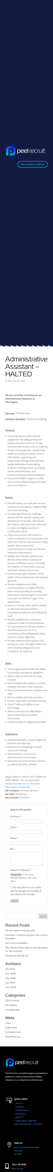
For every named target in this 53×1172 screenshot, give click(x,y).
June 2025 (10, 973)
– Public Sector (19, 1114)
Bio (12, 849)
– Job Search (19, 1107)
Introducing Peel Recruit (16, 955)
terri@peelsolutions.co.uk (17, 783)
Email (13, 827)
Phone (14, 838)
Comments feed (13, 1032)
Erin (9, 381)
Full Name (15, 816)
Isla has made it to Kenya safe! (20, 930)
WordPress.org (12, 1036)
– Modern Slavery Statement (30, 1121)
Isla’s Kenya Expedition (16, 943)
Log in (8, 1023)
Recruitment (11, 1005)
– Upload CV (19, 1117)
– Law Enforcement (21, 1110)
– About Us (18, 1103)
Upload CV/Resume (20, 870)
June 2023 (10, 987)
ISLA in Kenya (12, 1000)
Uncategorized (12, 1009)
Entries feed (11, 1027)
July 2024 (10, 982)
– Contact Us (38, 1124)
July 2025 (10, 969)
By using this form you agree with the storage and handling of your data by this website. (25, 891)
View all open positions (32, 164)
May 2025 (10, 978)
